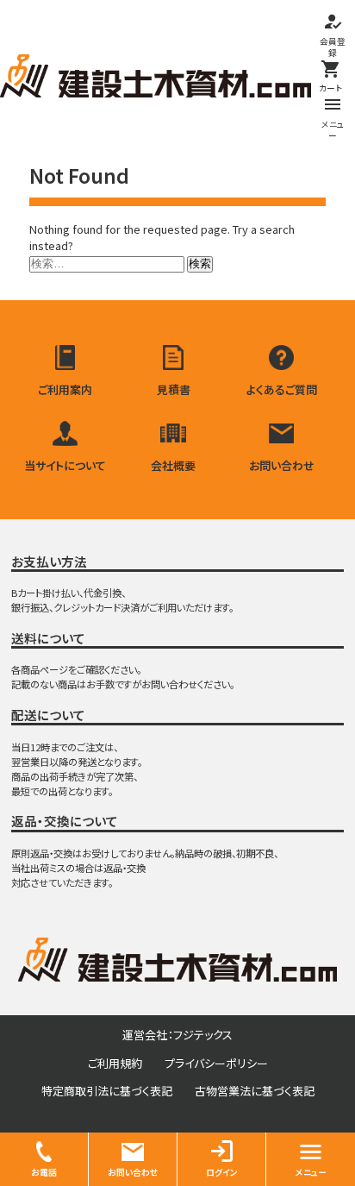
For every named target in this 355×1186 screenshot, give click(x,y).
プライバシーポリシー (216, 1063)
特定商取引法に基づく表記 (106, 1090)
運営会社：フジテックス (177, 1034)
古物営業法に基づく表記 (255, 1090)
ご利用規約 (115, 1063)
